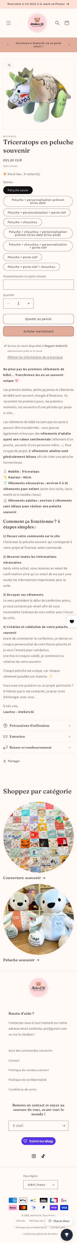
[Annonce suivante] (69, 44)
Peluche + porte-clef (22, 257)
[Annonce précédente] (8, 44)
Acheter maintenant (39, 331)
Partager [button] (14, 761)
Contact (14, 1060)
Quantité (8, 295)
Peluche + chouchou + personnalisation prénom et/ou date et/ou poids (38, 233)
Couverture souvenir (22, 877)
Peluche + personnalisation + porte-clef (37, 212)
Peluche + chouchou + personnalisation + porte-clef (38, 246)
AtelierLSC (36, 1215)
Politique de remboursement (29, 1070)
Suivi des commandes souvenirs (30, 1050)
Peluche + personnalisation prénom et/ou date (38, 201)
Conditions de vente (22, 1089)
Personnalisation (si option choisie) (24, 276)
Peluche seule (18, 190)
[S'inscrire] (63, 1126)
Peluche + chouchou (22, 222)
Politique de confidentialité (28, 1080)
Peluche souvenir (19, 960)
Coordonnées (58, 1227)
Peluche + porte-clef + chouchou (31, 267)
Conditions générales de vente (40, 1233)
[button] (8, 23)
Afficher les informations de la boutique (35, 357)
